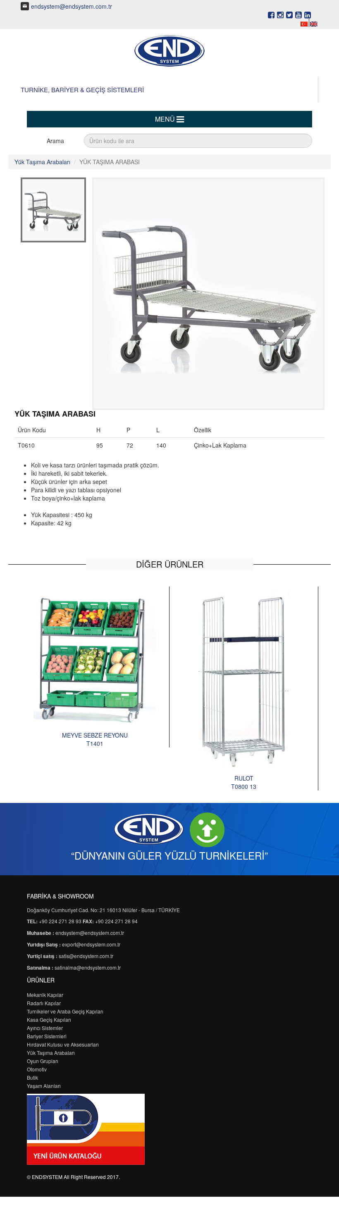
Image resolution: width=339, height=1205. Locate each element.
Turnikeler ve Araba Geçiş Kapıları (65, 1011)
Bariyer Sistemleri (47, 1036)
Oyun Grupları (42, 1060)
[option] (95, 667)
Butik (32, 1077)
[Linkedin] (307, 14)
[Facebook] (271, 14)
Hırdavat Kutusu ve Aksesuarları (63, 1044)
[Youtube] (298, 14)
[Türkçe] (304, 23)
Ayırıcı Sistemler (45, 1027)
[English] (314, 23)
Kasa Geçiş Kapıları (49, 1019)
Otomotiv (37, 1069)
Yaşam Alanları (44, 1085)
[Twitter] (289, 14)
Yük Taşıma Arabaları (42, 162)
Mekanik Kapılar (45, 994)
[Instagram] (280, 14)
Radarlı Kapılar (44, 1002)
